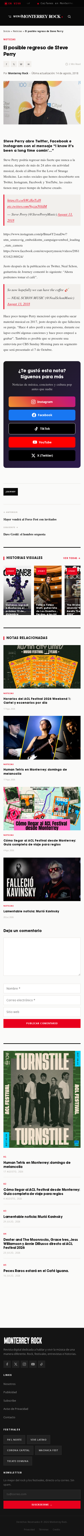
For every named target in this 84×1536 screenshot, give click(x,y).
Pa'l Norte (14, 1439)
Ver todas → (72, 558)
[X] (15, 1364)
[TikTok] (41, 1364)
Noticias (17, 31)
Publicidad (10, 1392)
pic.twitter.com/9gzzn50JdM (27, 206)
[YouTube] (33, 1364)
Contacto (9, 1417)
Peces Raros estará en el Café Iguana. (36, 1271)
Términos (43, 1529)
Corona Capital (18, 1450)
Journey (11, 491)
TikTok (45, 429)
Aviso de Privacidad (15, 1409)
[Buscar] (69, 16)
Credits (56, 1529)
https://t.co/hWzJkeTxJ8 (24, 200)
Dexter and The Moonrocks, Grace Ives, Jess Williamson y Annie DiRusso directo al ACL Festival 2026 (40, 1244)
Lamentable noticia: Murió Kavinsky (31, 911)
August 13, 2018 (18, 303)
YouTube (45, 442)
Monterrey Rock (42, 16)
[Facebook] (7, 1364)
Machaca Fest (48, 1450)
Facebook (45, 415)
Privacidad (29, 1529)
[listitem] (17, 590)
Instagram (45, 402)
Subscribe (9, 1400)
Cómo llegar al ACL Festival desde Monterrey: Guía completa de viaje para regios (41, 1192)
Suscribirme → (42, 1504)
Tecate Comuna (17, 1461)
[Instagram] (24, 1364)
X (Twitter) (45, 455)
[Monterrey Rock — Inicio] (42, 1340)
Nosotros (9, 1384)
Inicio (6, 31)
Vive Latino (39, 1439)
